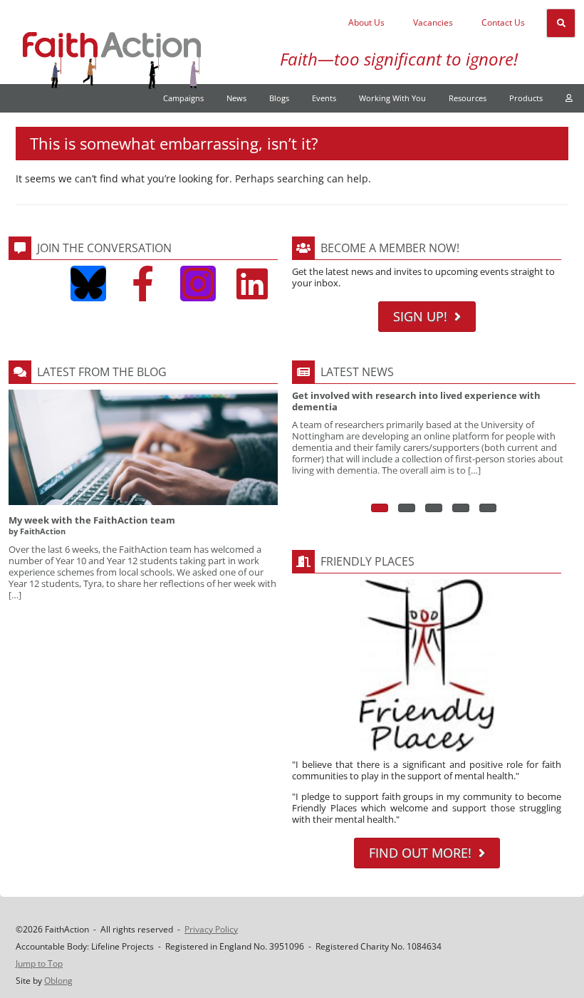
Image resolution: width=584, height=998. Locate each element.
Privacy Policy (211, 929)
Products (526, 98)
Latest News (357, 372)
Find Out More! (420, 852)
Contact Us (503, 22)
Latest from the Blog (102, 372)
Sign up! (420, 316)
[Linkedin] (252, 283)
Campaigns (183, 98)
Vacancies (433, 22)
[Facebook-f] (143, 283)
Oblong (58, 980)
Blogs (279, 98)
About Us (366, 22)
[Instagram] (198, 283)
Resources (467, 98)
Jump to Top (39, 963)
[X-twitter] (34, 283)
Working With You (392, 98)
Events (324, 98)
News (236, 98)
